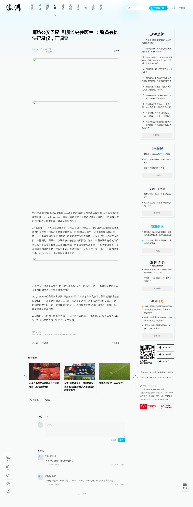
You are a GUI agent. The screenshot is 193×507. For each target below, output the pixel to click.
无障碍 (182, 8)
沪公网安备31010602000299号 (152, 389)
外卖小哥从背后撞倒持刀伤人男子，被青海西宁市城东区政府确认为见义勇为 (156, 125)
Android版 (167, 347)
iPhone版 (167, 354)
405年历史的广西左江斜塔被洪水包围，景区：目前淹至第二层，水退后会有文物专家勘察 (157, 60)
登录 (173, 8)
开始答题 (157, 288)
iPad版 (166, 361)
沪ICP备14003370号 (148, 386)
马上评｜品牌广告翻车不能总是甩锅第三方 (158, 204)
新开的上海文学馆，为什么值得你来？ (158, 195)
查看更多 (157, 175)
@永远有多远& (50, 456)
